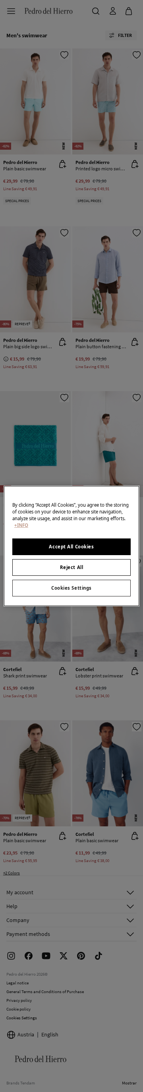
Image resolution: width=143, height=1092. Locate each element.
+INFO (21, 525)
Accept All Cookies (71, 547)
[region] (71, 546)
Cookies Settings (71, 588)
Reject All (71, 567)
